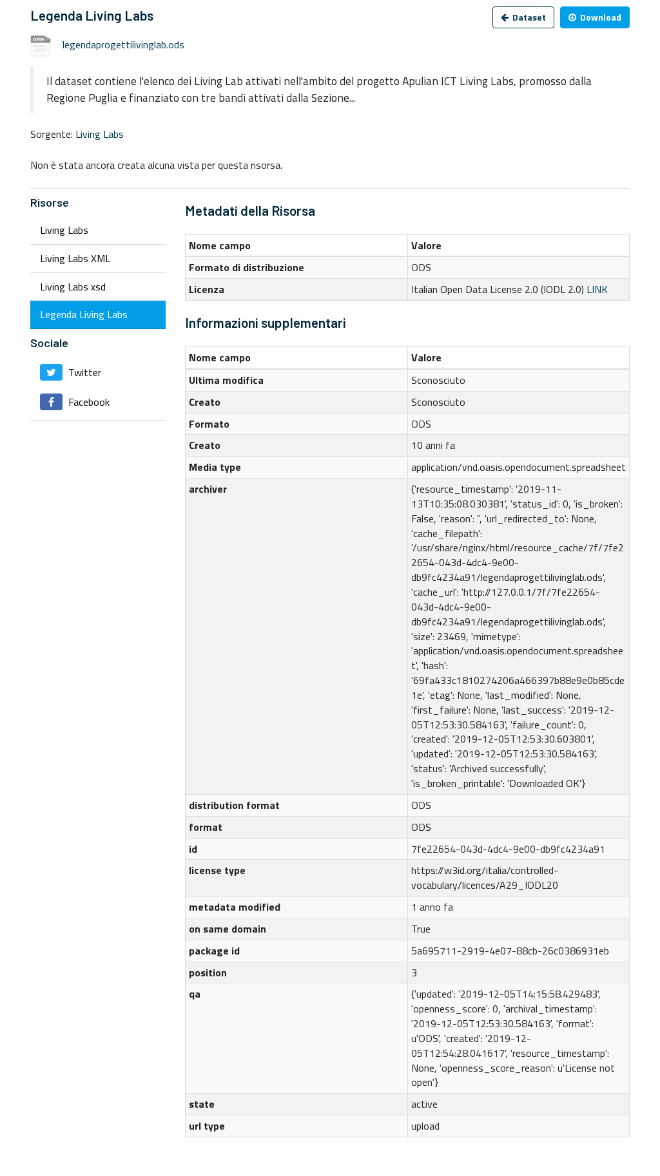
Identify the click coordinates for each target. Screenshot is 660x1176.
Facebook (88, 402)
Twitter (83, 372)
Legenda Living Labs (84, 314)
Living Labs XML (75, 258)
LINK (597, 289)
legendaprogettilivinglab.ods (123, 44)
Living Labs (99, 134)
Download (599, 17)
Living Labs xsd (73, 286)
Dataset (528, 17)
